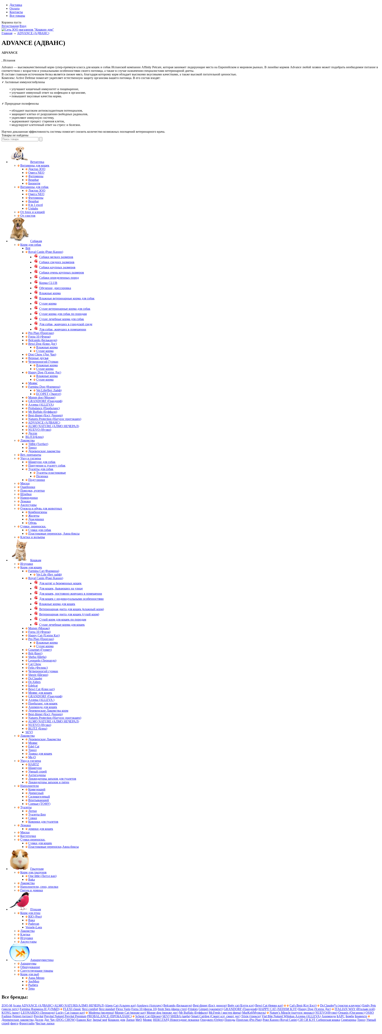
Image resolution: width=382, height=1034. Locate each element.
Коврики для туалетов (43, 821)
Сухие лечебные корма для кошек (62, 624)
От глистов (27, 215)
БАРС (341, 1016)
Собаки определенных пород (59, 277)
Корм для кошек (31, 567)
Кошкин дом (116, 1019)
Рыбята (33, 985)
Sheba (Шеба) (37, 657)
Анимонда (329, 1016)
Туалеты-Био (37, 814)
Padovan (33, 923)
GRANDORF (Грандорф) (45, 401)
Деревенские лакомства (44, 451)
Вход (22, 26)
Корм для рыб (29, 974)
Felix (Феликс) (38, 667)
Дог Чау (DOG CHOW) (60, 1019)
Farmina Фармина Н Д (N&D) (39, 1009)
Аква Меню (36, 977)
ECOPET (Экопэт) (48, 394)
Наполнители (29, 785)
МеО (138, 1019)
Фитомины (35, 176)
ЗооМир (33, 981)
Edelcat (33, 685)
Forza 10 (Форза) (39, 336)
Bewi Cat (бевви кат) (269, 1005)
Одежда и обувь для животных (41, 508)
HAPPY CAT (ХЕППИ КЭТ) (277, 1009)
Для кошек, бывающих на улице (61, 588)
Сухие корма (48, 303)
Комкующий (36, 789)
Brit (27, 248)
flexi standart (107, 1009)
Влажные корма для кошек (57, 604)
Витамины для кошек (34, 165)
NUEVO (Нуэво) (39, 429)
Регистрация (10, 26)
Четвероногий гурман (43, 671)
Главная (7, 33)
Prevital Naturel (54, 1016)
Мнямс (33, 383)
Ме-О (32, 757)
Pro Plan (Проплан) (41, 333)
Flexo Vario (123, 1009)
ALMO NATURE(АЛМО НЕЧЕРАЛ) (79, 1005)
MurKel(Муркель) (254, 1012)
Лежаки (25, 501)
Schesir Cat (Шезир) (148, 1016)
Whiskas (289, 1016)
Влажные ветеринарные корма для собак (67, 298)
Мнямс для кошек (40, 692)
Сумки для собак (39, 530)
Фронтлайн (27, 1023)
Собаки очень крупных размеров (61, 272)
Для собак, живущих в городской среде (65, 324)
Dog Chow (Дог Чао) (42, 354)
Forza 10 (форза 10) (144, 1009)
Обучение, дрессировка (55, 288)
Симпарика (348, 1019)
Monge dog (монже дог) (162, 1012)
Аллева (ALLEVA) (41, 404)
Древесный (36, 793)
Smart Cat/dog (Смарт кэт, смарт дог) (215, 1016)
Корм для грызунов (33, 872)
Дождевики (36, 519)
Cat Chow (34, 664)
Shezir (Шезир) (38, 674)
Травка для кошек (40, 753)
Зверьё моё (100, 1019)
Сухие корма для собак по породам (63, 314)
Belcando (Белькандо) (42, 340)
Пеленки (42, 476)
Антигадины (37, 775)
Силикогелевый (39, 796)
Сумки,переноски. (32, 839)
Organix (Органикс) (351, 1012)
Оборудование (30, 967)
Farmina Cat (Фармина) (43, 571)
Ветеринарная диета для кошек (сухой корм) (69, 614)
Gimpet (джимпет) (211, 1009)
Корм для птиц (30, 913)
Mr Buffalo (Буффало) (42, 411)
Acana (17, 1005)
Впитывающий (38, 800)
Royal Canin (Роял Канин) (45, 251)
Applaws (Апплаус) (150, 1005)
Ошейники (27, 487)
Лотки (32, 811)
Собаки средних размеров (56, 262)
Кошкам (35, 560)
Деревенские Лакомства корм (48, 710)
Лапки (130, 1019)
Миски (25, 483)
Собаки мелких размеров (56, 257)
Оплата (14, 8)
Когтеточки (28, 836)
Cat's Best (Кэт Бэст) (303, 1005)
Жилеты (33, 515)
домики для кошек (40, 828)
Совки (32, 818)
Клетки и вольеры (32, 537)
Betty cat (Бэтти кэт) (241, 1005)
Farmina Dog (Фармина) (44, 386)
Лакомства (27, 440)
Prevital (38, 1016)
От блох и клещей (32, 212)
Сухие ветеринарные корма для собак (64, 308)
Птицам (35, 909)
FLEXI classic (72, 1009)
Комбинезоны (37, 512)
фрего (14, 1023)
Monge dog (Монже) (41, 397)
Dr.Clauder (35, 678)
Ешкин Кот (84, 1019)
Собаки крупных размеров (57, 267)
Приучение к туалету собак (46, 465)
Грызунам (37, 868)
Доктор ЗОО (36, 169)
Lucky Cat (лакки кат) (70, 1012)
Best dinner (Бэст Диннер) (45, 415)
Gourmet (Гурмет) (40, 649)
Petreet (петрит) (22, 1016)
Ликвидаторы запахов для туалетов (52, 778)
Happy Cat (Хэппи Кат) (44, 635)
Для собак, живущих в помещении (62, 329)
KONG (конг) (11, 1012)
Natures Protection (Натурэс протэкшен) (54, 419)
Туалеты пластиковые (51, 472)
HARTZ (33, 764)
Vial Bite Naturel (273, 1016)
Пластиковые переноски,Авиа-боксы (53, 846)
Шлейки (26, 494)
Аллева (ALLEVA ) (41, 700)
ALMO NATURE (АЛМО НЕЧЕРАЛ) (53, 426)
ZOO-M (7, 1005)
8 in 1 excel (35, 205)
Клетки (25, 934)
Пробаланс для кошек (42, 703)
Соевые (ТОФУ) (39, 803)
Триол (32, 447)
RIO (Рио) (35, 916)
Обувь (32, 522)
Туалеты (26, 807)
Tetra (31, 988)
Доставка (16, 5)
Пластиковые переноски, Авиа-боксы (54, 533)
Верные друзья (38, 358)
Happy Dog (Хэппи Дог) (44, 372)
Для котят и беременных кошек (60, 583)
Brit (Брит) (35, 653)
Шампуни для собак (42, 462)
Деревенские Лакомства (44, 739)
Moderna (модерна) (101, 1012)
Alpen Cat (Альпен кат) (120, 1005)
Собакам (36, 241)
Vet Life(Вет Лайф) (48, 390)
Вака (31, 920)
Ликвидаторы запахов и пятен (48, 782)
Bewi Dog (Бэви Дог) (42, 343)
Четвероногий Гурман (43, 361)
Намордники (29, 497)
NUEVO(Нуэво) (326, 1012)
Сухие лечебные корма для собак (61, 319)
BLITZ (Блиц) (37, 728)
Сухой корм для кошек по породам (62, 619)
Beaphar (33, 179)
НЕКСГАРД (161, 1019)
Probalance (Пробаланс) (44, 408)
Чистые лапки (45, 1023)
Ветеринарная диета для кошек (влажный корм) (71, 609)
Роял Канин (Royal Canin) (280, 1019)
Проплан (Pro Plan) (249, 1019)
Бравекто (361, 1016)
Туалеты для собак (40, 469)
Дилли (32, 433)
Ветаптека (37, 162)
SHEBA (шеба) (180, 1016)
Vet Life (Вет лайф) (49, 574)
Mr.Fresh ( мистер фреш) (225, 1012)
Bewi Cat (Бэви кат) (41, 689)
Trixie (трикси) (251, 1016)
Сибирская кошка (328, 1019)
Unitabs (33, 208)
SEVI (29, 732)
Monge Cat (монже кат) (130, 1012)
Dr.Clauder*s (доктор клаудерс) (341, 1005)
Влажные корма (50, 293)
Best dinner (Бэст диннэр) (210, 1005)
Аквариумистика (42, 960)
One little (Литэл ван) (42, 876)
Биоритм (34, 183)
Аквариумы (28, 963)
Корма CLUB (48, 283)
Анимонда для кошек (42, 707)
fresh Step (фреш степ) (172, 1009)
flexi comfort (90, 1009)
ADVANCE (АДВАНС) (33, 33)
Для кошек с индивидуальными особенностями (71, 598)
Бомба (350, 1016)
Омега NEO (36, 172)
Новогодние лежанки (184, 1019)
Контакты (16, 12)
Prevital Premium (75, 1016)
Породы (229, 1019)
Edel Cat (33, 746)
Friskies (193, 1009)
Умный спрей (37, 771)
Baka (31, 879)
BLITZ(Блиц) (34, 437)
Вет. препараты (30, 454)
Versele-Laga (33, 927)
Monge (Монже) (39, 628)
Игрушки (26, 563)
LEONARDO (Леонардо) (38, 1012)
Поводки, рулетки (32, 490)
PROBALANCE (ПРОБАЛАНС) (109, 1016)
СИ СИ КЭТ (307, 1019)
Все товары (17, 15)
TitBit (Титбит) (38, 444)
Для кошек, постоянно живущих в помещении (70, 593)
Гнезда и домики (31, 890)
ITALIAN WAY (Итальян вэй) (355, 1009)
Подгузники (36, 479)
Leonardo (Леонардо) (42, 660)
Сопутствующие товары (36, 970)
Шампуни (35, 768)
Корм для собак (30, 244)
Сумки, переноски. (33, 526)
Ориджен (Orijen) (212, 1019)
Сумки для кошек (40, 843)
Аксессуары (28, 505)
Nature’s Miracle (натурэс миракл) (292, 1012)
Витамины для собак (34, 187)
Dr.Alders (34, 682)
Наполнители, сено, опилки (39, 886)
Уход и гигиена (30, 458)
